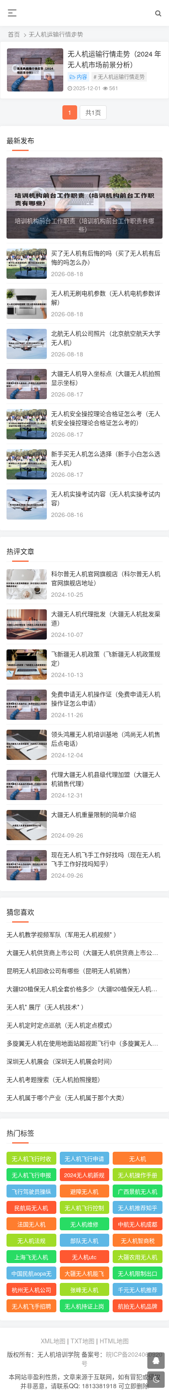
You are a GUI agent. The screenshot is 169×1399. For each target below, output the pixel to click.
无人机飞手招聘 (31, 1306)
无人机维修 (84, 1224)
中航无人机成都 (137, 1224)
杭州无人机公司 (31, 1290)
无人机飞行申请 (84, 1158)
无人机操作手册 (137, 1175)
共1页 (93, 112)
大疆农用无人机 (137, 1257)
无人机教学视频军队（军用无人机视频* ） (63, 934)
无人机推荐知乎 (137, 1208)
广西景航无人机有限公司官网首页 (137, 1192)
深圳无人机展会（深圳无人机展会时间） (61, 1061)
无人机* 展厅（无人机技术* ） (46, 1006)
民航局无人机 (31, 1208)
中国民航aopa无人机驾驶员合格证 (31, 1274)
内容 (82, 76)
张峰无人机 (84, 1290)
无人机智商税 (138, 1240)
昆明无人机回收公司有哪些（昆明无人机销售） (70, 970)
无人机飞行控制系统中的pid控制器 (84, 1209)
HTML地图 (114, 1340)
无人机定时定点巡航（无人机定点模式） (61, 1025)
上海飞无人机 (31, 1257)
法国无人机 (31, 1224)
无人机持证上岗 (84, 1306)
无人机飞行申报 (31, 1175)
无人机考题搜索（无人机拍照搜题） (55, 1079)
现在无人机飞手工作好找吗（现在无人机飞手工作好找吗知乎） (105, 859)
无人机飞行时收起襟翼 (31, 1159)
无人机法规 (31, 1240)
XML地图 (53, 1340)
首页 (14, 34)
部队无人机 (84, 1240)
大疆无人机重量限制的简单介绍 (93, 814)
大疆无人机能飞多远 (84, 1274)
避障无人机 (84, 1191)
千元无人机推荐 (137, 1290)
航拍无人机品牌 (137, 1306)
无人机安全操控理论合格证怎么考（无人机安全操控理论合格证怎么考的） (105, 418)
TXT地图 (82, 1340)
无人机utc (84, 1257)
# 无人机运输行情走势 (119, 76)
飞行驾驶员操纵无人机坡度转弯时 (31, 1192)
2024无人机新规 (84, 1175)
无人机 (137, 1158)
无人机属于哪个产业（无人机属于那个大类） (67, 1097)
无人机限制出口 (137, 1273)
